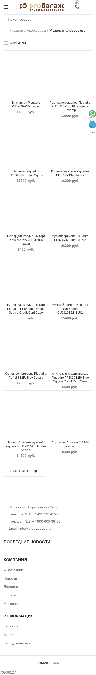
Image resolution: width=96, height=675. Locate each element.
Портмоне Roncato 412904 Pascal (70, 444)
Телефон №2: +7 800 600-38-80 (34, 521)
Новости (10, 578)
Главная (16, 30)
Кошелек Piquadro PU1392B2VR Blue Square (26, 173)
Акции (8, 635)
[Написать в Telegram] (92, 124)
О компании (13, 570)
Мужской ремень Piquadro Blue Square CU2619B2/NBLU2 (70, 308)
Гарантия (11, 626)
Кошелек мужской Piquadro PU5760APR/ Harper (70, 173)
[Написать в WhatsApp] (92, 113)
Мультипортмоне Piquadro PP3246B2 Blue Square (70, 238)
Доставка (11, 587)
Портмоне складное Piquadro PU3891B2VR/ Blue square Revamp (70, 106)
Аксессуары (36, 30)
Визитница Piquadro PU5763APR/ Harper (26, 104)
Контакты (11, 603)
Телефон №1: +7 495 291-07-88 (34, 514)
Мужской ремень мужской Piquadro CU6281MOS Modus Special (25, 446)
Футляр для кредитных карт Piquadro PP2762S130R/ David (25, 239)
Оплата (10, 595)
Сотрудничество (17, 643)
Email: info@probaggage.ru (30, 528)
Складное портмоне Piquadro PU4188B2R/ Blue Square (26, 375)
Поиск (86, 19)
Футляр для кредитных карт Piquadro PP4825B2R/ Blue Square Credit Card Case (70, 377)
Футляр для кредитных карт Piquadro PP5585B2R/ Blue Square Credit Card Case (25, 308)
